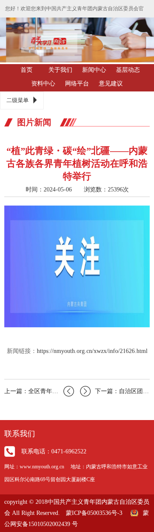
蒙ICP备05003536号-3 (94, 513)
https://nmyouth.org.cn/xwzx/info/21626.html (92, 351)
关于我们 (60, 70)
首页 (27, 70)
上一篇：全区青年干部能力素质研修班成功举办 (39, 391)
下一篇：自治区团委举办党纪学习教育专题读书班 (122, 391)
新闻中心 (94, 70)
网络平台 (77, 83)
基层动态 (128, 70)
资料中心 (43, 83)
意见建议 (111, 83)
